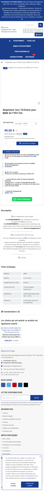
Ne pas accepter (13, 485)
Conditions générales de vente (11, 419)
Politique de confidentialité (10, 428)
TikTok (26, 385)
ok (37, 398)
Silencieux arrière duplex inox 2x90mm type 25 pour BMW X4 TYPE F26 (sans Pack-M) (11, 336)
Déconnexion (6, 454)
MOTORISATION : (8, 123)
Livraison (5, 413)
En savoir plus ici (31, 478)
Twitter (9, 385)
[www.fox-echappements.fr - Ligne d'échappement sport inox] (9, 29)
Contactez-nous (7, 431)
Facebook (3, 385)
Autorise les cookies (30, 484)
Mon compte (6, 439)
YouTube (14, 385)
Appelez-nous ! (9, 193)
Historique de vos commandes (11, 445)
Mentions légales (7, 416)
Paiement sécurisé (8, 425)
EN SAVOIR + (8, 166)
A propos (5, 422)
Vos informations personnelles (11, 442)
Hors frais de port (9, 136)
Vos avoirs (5, 448)
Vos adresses (6, 451)
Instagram (20, 385)
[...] (12, 357)
